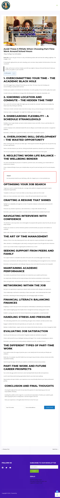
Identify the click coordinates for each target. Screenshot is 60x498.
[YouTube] (10, 467)
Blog (5, 54)
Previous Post (5, 449)
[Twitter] (6, 467)
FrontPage (9, 54)
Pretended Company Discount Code (38, 481)
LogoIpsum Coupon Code (36, 483)
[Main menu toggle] (57, 5)
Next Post (55, 449)
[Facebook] (2, 467)
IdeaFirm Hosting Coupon (36, 479)
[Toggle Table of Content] (13, 73)
